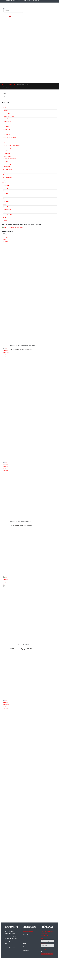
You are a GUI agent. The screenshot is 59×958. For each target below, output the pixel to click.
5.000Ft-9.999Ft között (9, 116)
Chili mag (6, 161)
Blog (24, 946)
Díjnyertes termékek (7, 140)
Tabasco (5, 220)
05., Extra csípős (7, 180)
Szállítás (25, 940)
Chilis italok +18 (6, 134)
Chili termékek (5, 105)
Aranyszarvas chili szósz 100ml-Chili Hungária (21, 644)
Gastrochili (5, 206)
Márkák (4, 182)
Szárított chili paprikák (8, 164)
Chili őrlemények (6, 129)
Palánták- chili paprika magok (9, 158)
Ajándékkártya (7, 118)
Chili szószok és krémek (8, 132)
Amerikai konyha (7, 150)
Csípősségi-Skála (6, 166)
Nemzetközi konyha (7, 148)
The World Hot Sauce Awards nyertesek (13, 142)
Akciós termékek (7, 121)
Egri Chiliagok (6, 201)
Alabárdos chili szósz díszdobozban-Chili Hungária (22, 345)
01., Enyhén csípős (7, 169)
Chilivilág (5, 196)
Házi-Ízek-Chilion (7, 209)
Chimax (4, 198)
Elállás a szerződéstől (28, 931)
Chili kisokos (26, 950)
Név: (42, 938)
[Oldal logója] (7, 8)
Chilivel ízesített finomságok (9, 137)
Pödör (4, 217)
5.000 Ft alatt (7, 113)
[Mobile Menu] (4, 5)
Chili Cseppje (6, 185)
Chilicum (5, 190)
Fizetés (24, 943)
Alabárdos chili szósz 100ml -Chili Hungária (20, 521)
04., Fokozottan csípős (8, 177)
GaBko (4, 204)
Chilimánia (5, 193)
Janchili (4, 212)
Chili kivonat (6, 126)
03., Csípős (5, 174)
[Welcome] (29, 14)
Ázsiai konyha (7, 153)
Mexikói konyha (7, 156)
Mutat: (5, 93)
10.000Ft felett (7, 110)
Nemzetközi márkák (7, 214)
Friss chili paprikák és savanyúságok (11, 145)
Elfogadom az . (47, 948)
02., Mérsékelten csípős (8, 172)
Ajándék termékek (7, 107)
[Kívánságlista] (4, 17)
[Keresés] (20, 11)
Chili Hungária (6, 188)
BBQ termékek (6, 124)
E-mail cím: (43, 943)
